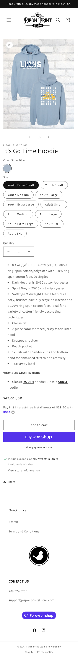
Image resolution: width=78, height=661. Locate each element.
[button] (8, 20)
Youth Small (54, 185)
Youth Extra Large (21, 204)
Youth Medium (18, 195)
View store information (24, 470)
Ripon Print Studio (36, 646)
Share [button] (12, 482)
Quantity (8, 243)
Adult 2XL (52, 224)
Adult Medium (18, 214)
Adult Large (48, 214)
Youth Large (49, 195)
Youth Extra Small (21, 185)
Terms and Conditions (24, 531)
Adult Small (54, 204)
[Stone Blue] (7, 168)
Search (13, 522)
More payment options (39, 447)
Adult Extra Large (21, 224)
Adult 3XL (15, 233)
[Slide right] (48, 137)
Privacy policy (45, 651)
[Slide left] (29, 137)
